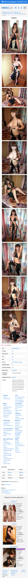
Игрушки (17, 437)
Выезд (20, 362)
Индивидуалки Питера (7, 12)
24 (12, 351)
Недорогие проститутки (8, 13)
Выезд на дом (14, 571)
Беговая (21, 541)
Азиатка (14, 377)
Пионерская (6, 491)
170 (13, 356)
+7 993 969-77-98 (21, 2)
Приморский (8, 484)
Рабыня (17, 449)
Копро (17, 428)
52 (12, 359)
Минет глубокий (7, 412)
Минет (5, 403)
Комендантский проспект (9, 490)
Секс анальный (19, 398)
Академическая (19, 566)
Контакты (23, 571)
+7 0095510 (7, 345)
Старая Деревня (7, 493)
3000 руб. (10, 472)
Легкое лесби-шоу (8, 425)
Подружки (14, 501)
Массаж (5, 395)
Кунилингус (6, 415)
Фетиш (17, 450)
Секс (16, 395)
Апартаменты (15, 362)
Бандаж (17, 440)
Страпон (17, 435)
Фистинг (17, 420)
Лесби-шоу (6, 420)
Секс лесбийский (19, 402)
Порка (16, 447)
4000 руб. (21, 472)
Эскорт (5, 440)
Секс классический (19, 397)
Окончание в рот (19, 405)
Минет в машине (7, 413)
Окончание (18, 403)
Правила (23, 570)
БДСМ (16, 439)
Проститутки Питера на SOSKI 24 (6, 572)
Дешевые (13, 573)
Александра (14, 546)
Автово (17, 563)
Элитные (13, 574)
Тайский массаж (7, 453)
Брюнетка (14, 370)
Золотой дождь (8, 428)
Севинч (14, 524)
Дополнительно (8, 439)
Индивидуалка (16, 12)
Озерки (21, 517)
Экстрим (17, 434)
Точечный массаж (7, 458)
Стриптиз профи (19, 418)
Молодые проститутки (20, 13)
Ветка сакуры (6, 463)
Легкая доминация (20, 445)
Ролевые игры (18, 444)
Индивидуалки (14, 570)
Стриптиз (18, 413)
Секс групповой (19, 400)
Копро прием (18, 432)
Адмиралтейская (19, 564)
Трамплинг (18, 452)
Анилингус (6, 416)
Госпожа (17, 442)
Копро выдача (18, 430)
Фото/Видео (6, 442)
